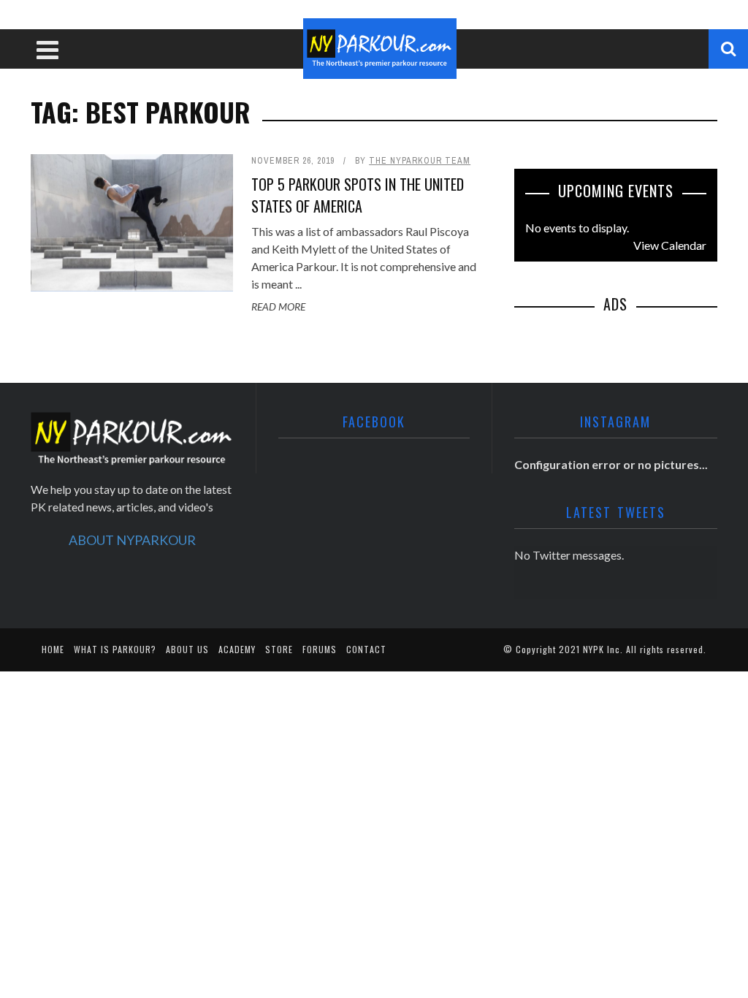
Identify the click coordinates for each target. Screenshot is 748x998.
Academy (237, 649)
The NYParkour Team (419, 161)
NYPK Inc (601, 649)
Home (53, 649)
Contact (366, 649)
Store (279, 649)
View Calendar (669, 245)
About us (187, 649)
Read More (278, 306)
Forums (319, 649)
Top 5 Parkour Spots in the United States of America (357, 195)
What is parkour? (115, 649)
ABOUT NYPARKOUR (132, 540)
